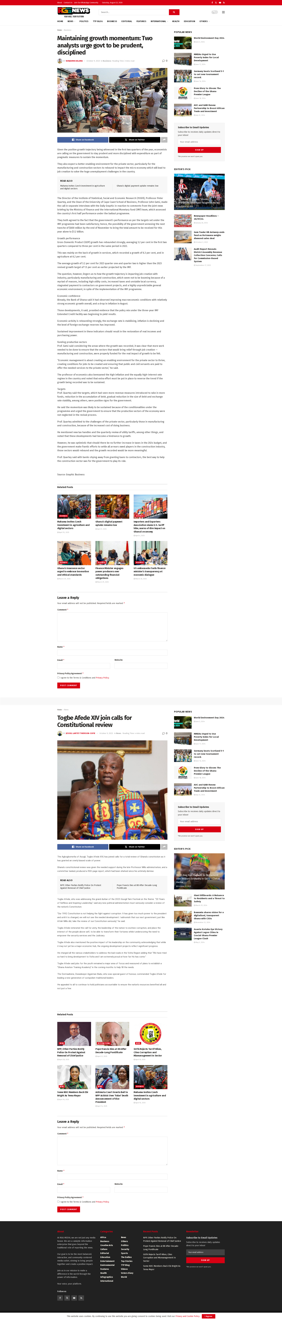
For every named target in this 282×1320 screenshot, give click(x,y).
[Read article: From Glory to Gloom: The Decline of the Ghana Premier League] (183, 93)
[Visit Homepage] (73, 12)
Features (141, 21)
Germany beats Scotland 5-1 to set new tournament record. (209, 74)
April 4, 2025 (140, 536)
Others (203, 21)
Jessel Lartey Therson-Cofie (80, 733)
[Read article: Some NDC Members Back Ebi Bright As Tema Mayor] (74, 1077)
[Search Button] (174, 12)
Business (112, 21)
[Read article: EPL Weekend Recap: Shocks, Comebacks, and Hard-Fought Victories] (199, 192)
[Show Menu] (223, 12)
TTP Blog (98, 21)
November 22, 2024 (202, 922)
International (158, 21)
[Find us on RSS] (224, 2)
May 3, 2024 (199, 942)
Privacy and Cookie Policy (187, 1316)
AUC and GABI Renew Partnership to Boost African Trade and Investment (209, 108)
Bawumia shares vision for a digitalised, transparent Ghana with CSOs (209, 915)
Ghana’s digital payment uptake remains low (137, 186)
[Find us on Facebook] (212, 2)
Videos (124, 1269)
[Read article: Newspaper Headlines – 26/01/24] (183, 220)
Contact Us (68, 3)
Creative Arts (106, 1245)
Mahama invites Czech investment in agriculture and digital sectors (73, 525)
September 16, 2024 (185, 207)
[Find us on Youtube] (220, 2)
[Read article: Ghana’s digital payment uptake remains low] (112, 507)
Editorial (126, 21)
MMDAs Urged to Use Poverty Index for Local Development (206, 57)
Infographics (106, 1277)
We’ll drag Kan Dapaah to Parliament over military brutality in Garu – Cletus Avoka (198, 879)
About (59, 3)
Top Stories (126, 1261)
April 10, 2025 (64, 532)
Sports (124, 1253)
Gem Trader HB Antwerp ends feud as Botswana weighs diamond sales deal (209, 235)
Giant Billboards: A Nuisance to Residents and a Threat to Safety (209, 898)
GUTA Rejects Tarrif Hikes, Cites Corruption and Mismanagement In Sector (148, 1052)
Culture (103, 1249)
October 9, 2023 (93, 61)
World (124, 1277)
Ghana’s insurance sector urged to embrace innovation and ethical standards (73, 571)
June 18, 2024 (200, 98)
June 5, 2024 (200, 42)
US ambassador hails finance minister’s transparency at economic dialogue (149, 571)
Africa (103, 1237)
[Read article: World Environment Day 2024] (183, 43)
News (70, 21)
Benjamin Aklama (74, 61)
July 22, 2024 (200, 115)
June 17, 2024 (200, 64)
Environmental (107, 1265)
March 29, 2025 (64, 579)
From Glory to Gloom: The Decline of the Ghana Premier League (207, 91)
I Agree (208, 1316)
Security (125, 1249)
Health (175, 21)
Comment (62, 609)
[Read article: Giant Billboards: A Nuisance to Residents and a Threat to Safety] (183, 900)
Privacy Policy (102, 678)
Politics (84, 21)
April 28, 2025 (64, 1060)
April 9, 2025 (101, 529)
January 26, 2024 (201, 223)
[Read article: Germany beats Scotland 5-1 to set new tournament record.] (183, 76)
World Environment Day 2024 (209, 38)
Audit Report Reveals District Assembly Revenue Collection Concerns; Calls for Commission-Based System (208, 255)
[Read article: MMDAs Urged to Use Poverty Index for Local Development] (183, 59)
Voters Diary (127, 1273)
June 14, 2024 (200, 81)
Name (61, 646)
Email (60, 660)
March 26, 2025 (141, 579)
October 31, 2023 (184, 886)
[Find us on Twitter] (216, 2)
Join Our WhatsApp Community (86, 3)
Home (60, 21)
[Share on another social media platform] (164, 140)
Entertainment (107, 1261)
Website (119, 660)
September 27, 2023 (203, 265)
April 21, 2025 (102, 1056)
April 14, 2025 (102, 1106)
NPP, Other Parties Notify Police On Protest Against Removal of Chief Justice (71, 1052)
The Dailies (126, 1257)
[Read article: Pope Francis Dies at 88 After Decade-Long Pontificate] (112, 1034)
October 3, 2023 (201, 242)
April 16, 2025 (140, 1060)
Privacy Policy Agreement (70, 673)
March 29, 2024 (201, 905)
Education (189, 21)
